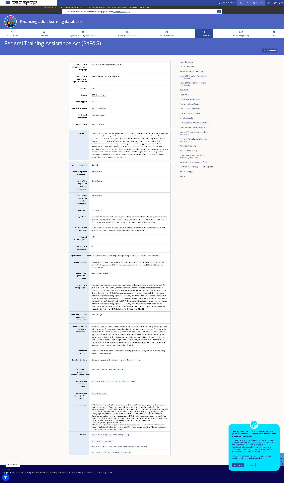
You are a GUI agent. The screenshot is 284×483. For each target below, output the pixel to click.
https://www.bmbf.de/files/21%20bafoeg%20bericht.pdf (111, 452)
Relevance (184, 90)
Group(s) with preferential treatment (195, 122)
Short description (187, 62)
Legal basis (184, 94)
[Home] (28, 3)
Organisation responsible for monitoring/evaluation (192, 156)
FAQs (4, 472)
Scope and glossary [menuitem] (241, 35)
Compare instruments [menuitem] (127, 35)
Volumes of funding (188, 146)
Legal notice (100, 472)
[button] (5, 477)
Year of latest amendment (190, 108)
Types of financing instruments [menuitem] (83, 35)
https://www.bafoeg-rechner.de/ (103, 441)
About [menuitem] (274, 35)
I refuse (250, 465)
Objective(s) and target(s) (190, 99)
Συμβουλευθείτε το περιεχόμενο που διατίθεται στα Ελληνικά (128, 7)
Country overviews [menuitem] (167, 35)
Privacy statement (75, 472)
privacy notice (255, 458)
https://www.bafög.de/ (99, 393)
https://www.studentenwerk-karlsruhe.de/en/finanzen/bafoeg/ (114, 381)
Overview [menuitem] (44, 35)
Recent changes (186, 171)
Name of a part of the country (192, 71)
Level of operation (187, 66)
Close (219, 11)
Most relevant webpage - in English (194, 162)
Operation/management (190, 113)
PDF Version (271, 50)
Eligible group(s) (186, 118)
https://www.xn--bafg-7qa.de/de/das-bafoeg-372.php (110, 434)
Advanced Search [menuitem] (204, 35)
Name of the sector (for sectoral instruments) (193, 84)
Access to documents (48, 472)
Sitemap (109, 472)
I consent (238, 465)
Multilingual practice (32, 472)
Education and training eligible (192, 127)
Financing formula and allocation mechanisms (193, 140)
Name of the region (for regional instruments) (193, 77)
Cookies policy (62, 472)
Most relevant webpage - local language (196, 167)
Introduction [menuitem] (12, 35)
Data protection (88, 472)
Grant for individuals (99, 108)
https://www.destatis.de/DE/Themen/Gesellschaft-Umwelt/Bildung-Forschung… (120, 447)
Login (245, 3)
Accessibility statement (15, 472)
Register (259, 3)
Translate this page (121, 11)
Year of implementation (189, 104)
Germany (101, 94)
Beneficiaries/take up (188, 150)
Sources (183, 176)
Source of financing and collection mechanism (194, 133)
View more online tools (228, 2)
